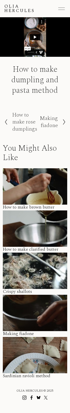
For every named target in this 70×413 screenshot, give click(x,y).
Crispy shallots (17, 291)
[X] (45, 397)
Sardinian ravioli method (26, 376)
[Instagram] (24, 397)
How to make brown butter (28, 207)
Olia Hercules (19, 8)
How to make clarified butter (30, 249)
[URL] (38, 397)
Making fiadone (18, 333)
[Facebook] (31, 397)
